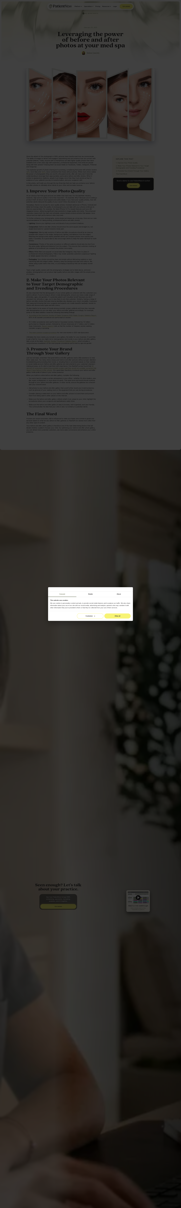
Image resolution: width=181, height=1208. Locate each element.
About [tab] (119, 594)
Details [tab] (90, 594)
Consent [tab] (62, 594)
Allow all (117, 616)
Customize (89, 616)
